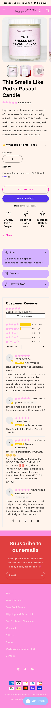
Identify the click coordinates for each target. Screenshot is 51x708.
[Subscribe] (41, 575)
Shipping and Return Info (20, 614)
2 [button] (19, 521)
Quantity (7, 152)
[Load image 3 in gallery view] (38, 71)
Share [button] (9, 235)
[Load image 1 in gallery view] (12, 71)
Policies (10, 635)
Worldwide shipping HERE (20, 649)
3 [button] (25, 521)
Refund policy (39, 694)
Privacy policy (17, 699)
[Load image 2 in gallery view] (25, 71)
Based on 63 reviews (19, 312)
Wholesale (11, 628)
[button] (3, 10)
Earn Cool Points (15, 607)
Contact (10, 655)
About (9, 642)
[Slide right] (48, 72)
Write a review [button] (25, 316)
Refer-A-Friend (14, 600)
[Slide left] (3, 72)
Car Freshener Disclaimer (20, 621)
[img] (22, 356)
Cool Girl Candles (21, 694)
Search (9, 593)
